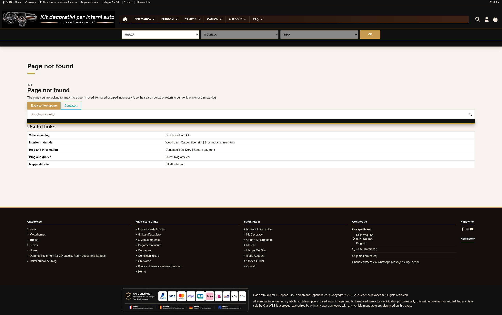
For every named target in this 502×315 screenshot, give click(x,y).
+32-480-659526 (366, 249)
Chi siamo (144, 261)
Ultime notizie (143, 2)
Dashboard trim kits (178, 135)
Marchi (250, 245)
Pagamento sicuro (91, 2)
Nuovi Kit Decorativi (259, 229)
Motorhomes (38, 234)
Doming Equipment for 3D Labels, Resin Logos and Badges (68, 255)
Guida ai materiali (149, 239)
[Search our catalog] (470, 114)
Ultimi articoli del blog (43, 261)
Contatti (128, 2)
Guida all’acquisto (149, 234)
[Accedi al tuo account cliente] (486, 19)
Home (18, 2)
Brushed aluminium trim (220, 142)
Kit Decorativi (254, 234)
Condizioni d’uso (148, 255)
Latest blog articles (177, 157)
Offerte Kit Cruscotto (259, 239)
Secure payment (204, 149)
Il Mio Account (255, 255)
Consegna (31, 2)
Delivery (186, 149)
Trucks (34, 239)
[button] (144, 19)
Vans (33, 229)
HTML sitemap (175, 164)
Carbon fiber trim (191, 142)
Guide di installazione (151, 229)
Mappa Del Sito (112, 2)
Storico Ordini (255, 261)
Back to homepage (44, 105)
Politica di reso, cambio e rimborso (58, 2)
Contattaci (71, 105)
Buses (34, 245)
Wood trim (172, 142)
